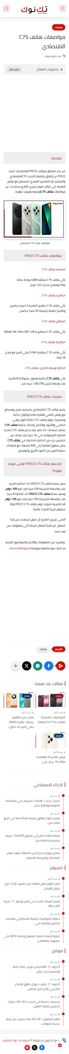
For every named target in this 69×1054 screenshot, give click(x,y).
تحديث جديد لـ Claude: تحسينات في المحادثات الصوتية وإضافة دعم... (32, 803)
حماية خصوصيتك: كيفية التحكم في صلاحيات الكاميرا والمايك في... (33, 921)
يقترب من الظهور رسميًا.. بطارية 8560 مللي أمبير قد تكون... (21, 722)
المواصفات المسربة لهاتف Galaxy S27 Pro (51, 719)
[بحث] (6, 8)
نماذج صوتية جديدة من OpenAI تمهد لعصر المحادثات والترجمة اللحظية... (33, 855)
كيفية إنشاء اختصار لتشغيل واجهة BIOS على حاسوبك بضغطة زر (32, 938)
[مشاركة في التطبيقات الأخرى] (15, 665)
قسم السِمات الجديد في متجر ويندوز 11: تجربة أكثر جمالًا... (32, 903)
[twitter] (34, 1047)
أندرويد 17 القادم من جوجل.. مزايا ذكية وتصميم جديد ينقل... (36, 969)
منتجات (59, 27)
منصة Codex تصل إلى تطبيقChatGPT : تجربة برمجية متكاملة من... (33, 838)
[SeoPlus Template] (64, 1040)
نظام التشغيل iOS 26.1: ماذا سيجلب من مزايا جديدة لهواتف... (33, 1021)
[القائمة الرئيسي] (62, 8)
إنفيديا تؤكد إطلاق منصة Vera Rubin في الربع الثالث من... (32, 820)
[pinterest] (27, 1047)
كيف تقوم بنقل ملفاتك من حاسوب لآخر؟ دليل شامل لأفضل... (32, 886)
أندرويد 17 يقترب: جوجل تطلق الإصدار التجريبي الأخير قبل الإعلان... (37, 986)
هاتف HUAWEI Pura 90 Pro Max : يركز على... (50, 759)
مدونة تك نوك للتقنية (16, 1040)
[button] (48, 665)
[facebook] (42, 1047)
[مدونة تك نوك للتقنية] (34, 8)
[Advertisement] (34, 111)
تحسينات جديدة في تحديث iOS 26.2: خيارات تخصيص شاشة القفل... (34, 1004)
